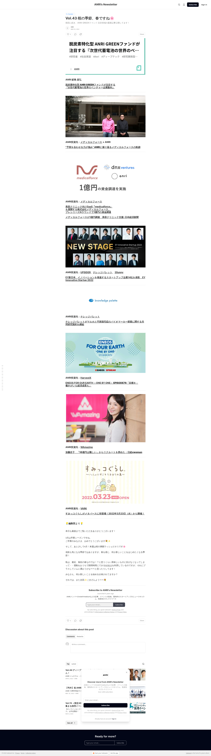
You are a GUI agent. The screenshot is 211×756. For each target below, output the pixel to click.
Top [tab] (68, 664)
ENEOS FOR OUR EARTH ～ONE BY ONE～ (89, 382)
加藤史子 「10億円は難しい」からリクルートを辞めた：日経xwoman (103, 452)
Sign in (204, 5)
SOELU (108, 565)
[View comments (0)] (75, 34)
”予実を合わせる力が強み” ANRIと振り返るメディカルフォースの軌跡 (102, 147)
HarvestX (85, 377)
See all (70, 723)
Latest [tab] (74, 664)
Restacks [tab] (80, 636)
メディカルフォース (91, 142)
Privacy (17, 753)
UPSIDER (85, 272)
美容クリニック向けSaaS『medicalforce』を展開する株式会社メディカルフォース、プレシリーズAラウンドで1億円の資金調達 (88, 209)
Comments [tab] (71, 636)
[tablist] (75, 636)
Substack (188, 753)
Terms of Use (116, 710)
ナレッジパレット (102, 272)
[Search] (179, 4)
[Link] (62, 79)
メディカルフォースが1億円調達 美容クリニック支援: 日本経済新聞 (102, 217)
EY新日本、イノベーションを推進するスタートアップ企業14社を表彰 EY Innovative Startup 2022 (105, 278)
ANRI (72, 27)
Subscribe (193, 5)
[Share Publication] (184, 4)
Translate (70, 14)
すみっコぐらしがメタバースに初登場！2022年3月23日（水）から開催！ (105, 513)
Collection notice (30, 753)
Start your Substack (101, 753)
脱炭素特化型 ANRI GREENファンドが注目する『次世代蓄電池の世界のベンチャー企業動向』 (90, 86)
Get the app (114, 753)
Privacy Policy (122, 713)
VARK (83, 508)
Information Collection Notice (105, 713)
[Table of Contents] (2, 378)
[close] (126, 672)
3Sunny (119, 272)
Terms (23, 753)
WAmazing (86, 447)
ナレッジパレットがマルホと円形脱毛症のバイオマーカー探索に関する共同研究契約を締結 (104, 323)
